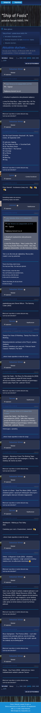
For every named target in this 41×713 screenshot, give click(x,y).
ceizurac (12, 205)
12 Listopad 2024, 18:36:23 (10, 452)
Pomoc (12, 704)
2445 (37, 58)
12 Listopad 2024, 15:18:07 (10, 372)
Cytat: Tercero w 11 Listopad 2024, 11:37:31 (19, 84)
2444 (33, 58)
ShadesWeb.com (25, 710)
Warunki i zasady (19, 704)
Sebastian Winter (16, 69)
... (18, 58)
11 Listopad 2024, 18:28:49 (10, 79)
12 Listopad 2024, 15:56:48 (10, 406)
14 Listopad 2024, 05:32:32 (10, 629)
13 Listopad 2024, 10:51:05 (10, 518)
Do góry (5, 686)
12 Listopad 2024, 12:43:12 (10, 183)
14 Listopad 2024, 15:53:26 (10, 665)
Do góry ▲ (28, 704)
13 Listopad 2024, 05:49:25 (10, 486)
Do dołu (5, 58)
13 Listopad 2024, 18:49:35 (10, 586)
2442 (24, 58)
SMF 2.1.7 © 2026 (16, 708)
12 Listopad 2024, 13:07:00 (10, 213)
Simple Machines (25, 708)
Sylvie (32, 40)
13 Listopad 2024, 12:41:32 (10, 552)
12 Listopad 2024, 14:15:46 (10, 299)
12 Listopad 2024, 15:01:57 (10, 329)
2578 (4, 60)
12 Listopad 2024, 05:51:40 (10, 131)
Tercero (12, 321)
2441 (21, 58)
